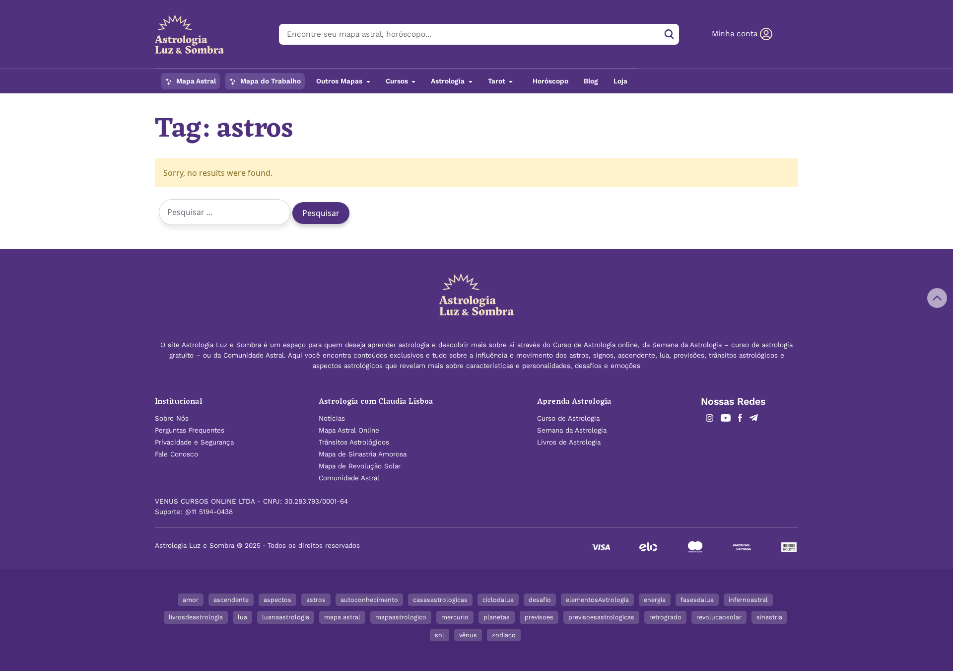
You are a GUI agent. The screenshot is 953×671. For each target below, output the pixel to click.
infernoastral (748, 599)
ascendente (231, 599)
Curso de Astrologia (568, 418)
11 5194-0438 (212, 512)
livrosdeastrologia (196, 617)
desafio (540, 599)
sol (439, 635)
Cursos (398, 81)
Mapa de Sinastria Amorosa (363, 454)
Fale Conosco (176, 454)
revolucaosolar (719, 617)
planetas (496, 617)
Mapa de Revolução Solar (360, 466)
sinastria (769, 617)
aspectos (277, 599)
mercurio (455, 617)
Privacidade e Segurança (194, 442)
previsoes (539, 617)
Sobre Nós (172, 418)
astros (316, 599)
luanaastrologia (285, 617)
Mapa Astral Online (349, 430)
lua (242, 617)
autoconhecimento (369, 599)
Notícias (332, 418)
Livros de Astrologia (569, 442)
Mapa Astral (195, 81)
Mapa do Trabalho (269, 81)
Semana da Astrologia (572, 430)
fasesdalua (697, 599)
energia (655, 599)
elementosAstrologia (597, 599)
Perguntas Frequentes (189, 430)
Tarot (497, 81)
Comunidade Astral (349, 478)
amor (191, 599)
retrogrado (665, 617)
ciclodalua (498, 599)
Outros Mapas (340, 81)
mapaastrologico (400, 617)
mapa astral (342, 617)
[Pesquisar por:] (224, 212)
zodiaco (504, 635)
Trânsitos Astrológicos (354, 442)
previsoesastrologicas (601, 617)
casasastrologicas (440, 599)
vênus (468, 635)
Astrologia (449, 81)
